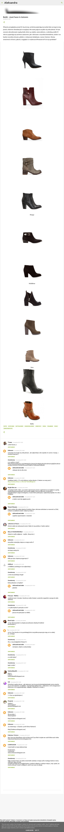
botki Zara (11, 426)
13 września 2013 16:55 (30, 513)
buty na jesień (19, 426)
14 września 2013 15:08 (21, 605)
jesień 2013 (38, 426)
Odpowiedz (11, 447)
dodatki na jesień (29, 426)
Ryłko (56, 426)
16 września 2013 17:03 (19, 701)
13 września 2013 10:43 (19, 556)
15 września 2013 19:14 (21, 639)
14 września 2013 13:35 (24, 595)
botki (5, 426)
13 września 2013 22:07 (21, 572)
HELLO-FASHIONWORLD (15, 532)
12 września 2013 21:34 (23, 507)
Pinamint (10, 701)
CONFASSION (12, 744)
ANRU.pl (10, 564)
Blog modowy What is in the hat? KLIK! (19, 481)
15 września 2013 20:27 (30, 644)
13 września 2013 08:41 (21, 548)
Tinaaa (10, 442)
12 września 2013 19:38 (19, 450)
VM (9, 682)
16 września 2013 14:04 (23, 671)
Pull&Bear (50, 426)
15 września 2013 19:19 (30, 585)
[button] (4, 22)
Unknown (10, 450)
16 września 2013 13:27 (21, 663)
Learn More (29, 830)
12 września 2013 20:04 (22, 487)
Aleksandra (10, 2)
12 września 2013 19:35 (17, 442)
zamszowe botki (8, 428)
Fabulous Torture (13, 735)
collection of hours (13, 523)
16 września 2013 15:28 (15, 682)
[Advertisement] (32, 807)
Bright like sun (12, 487)
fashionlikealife (12, 671)
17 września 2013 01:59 (24, 735)
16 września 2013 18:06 (19, 712)
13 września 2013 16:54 (30, 467)
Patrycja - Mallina (13, 595)
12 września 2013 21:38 (25, 523)
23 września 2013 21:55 (21, 758)
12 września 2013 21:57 (28, 531)
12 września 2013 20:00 (19, 478)
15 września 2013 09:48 (20, 620)
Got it (37, 830)
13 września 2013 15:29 (18, 564)
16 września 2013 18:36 (19, 724)
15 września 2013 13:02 (14, 630)
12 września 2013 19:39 (21, 460)
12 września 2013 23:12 (19, 540)
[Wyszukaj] (19, 3)
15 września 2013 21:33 (21, 654)
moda (44, 426)
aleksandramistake (18, 467)
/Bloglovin (32, 481)
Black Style (11, 620)
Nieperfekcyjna (12, 507)
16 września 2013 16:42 (19, 693)
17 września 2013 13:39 (22, 744)
